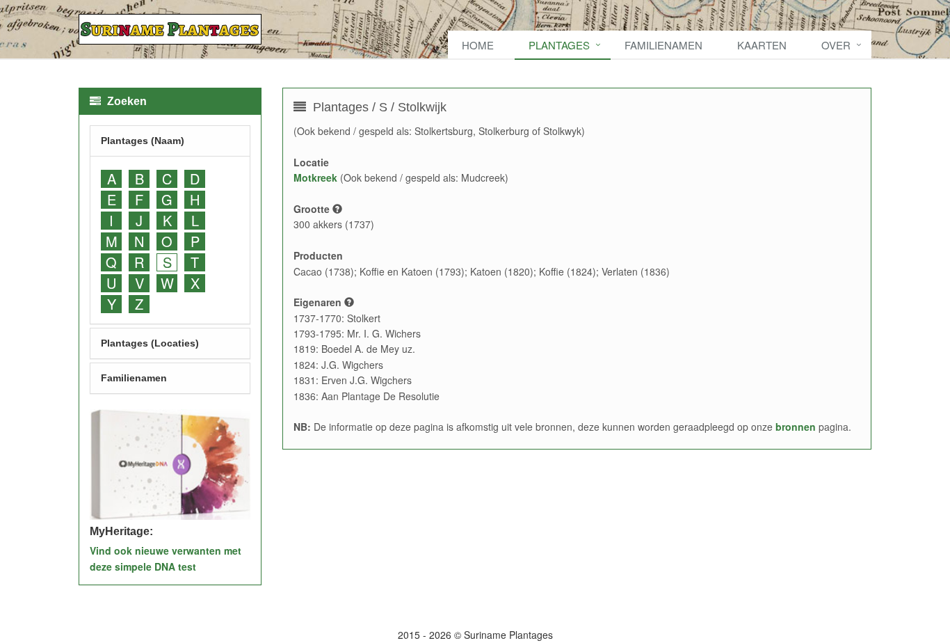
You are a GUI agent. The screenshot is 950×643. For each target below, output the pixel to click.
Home (478, 45)
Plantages (559, 45)
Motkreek (315, 177)
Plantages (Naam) (142, 140)
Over (836, 45)
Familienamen (663, 45)
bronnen (795, 427)
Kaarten (762, 45)
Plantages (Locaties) (150, 343)
